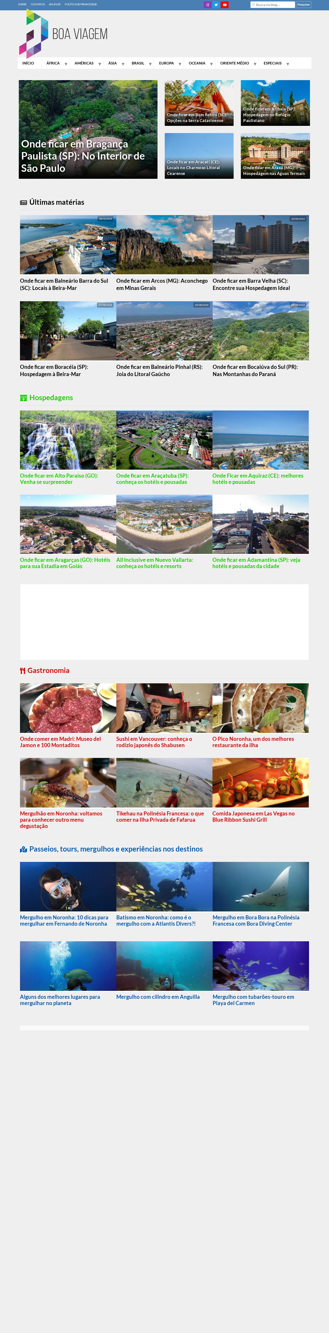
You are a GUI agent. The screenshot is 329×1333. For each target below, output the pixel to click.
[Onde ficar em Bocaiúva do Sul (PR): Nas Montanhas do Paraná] (261, 331)
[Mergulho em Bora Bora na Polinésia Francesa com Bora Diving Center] (261, 887)
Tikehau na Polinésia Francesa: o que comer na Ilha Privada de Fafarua (160, 816)
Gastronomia (48, 670)
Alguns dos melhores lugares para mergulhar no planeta (60, 999)
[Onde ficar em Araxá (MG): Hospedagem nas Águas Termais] (275, 159)
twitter (216, 4)
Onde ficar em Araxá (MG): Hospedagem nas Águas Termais (274, 170)
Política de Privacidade (81, 4)
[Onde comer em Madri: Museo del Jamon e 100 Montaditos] (68, 708)
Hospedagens (51, 397)
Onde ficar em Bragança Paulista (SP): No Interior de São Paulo (83, 156)
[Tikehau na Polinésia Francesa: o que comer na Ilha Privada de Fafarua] (164, 783)
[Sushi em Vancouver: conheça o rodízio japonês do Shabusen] (164, 708)
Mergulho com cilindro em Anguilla (158, 996)
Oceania (197, 63)
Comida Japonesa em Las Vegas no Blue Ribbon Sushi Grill (253, 816)
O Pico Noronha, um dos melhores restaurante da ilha (253, 742)
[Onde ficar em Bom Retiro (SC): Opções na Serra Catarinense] (199, 106)
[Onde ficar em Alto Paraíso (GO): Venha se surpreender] (68, 440)
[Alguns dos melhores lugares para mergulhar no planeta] (68, 966)
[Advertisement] (223, 34)
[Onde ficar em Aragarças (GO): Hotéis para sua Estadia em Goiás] (68, 525)
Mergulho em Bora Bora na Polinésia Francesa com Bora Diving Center (256, 920)
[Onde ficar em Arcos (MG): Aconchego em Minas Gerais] (164, 245)
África (53, 63)
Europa (166, 63)
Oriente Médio (234, 63)
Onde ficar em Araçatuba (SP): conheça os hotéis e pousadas (152, 478)
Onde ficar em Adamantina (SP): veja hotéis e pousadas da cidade (256, 563)
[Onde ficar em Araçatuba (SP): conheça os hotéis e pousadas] (164, 440)
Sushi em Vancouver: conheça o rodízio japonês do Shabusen (154, 742)
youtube (224, 4)
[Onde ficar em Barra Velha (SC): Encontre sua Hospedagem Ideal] (261, 245)
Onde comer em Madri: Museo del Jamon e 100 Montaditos (60, 742)
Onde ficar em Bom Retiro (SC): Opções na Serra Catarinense (197, 117)
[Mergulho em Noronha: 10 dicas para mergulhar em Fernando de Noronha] (68, 887)
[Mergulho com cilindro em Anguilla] (164, 966)
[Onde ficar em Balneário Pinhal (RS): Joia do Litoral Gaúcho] (164, 331)
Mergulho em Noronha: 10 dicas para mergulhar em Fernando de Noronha (64, 920)
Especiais (273, 63)
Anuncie (55, 4)
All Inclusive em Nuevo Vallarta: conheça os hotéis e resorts (154, 563)
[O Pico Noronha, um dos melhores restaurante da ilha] (260, 708)
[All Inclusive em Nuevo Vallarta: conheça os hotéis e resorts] (164, 525)
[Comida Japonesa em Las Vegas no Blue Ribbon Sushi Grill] (260, 783)
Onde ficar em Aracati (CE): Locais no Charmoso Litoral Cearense (193, 167)
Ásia (112, 63)
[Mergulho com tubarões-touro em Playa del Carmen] (261, 966)
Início (28, 63)
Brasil (138, 63)
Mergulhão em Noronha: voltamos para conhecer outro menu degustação (61, 819)
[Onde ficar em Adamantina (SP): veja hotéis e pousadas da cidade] (260, 525)
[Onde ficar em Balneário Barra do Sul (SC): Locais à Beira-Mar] (68, 245)
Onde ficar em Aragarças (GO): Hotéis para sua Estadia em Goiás (65, 563)
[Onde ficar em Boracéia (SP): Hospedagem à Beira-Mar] (68, 331)
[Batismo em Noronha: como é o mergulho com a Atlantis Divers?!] (164, 887)
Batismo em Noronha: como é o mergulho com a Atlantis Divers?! (156, 920)
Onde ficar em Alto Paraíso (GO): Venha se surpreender (59, 478)
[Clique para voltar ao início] (66, 34)
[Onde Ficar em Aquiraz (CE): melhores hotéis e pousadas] (260, 440)
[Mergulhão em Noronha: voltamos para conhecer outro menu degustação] (68, 783)
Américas (84, 63)
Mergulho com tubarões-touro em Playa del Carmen (253, 999)
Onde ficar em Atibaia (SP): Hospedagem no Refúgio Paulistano (269, 114)
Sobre (22, 4)
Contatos (38, 4)
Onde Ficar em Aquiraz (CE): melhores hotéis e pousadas (257, 478)
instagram (208, 4)
